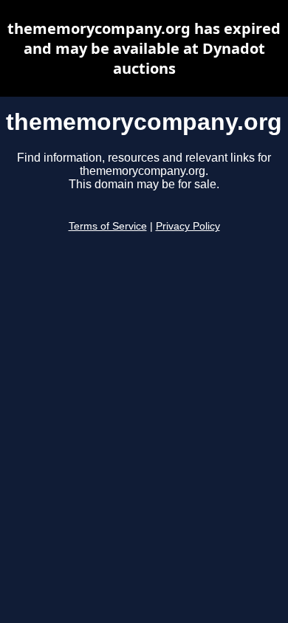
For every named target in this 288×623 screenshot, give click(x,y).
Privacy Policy (188, 226)
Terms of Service (108, 226)
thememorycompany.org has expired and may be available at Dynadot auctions (144, 48)
